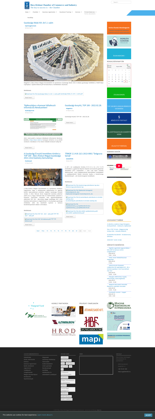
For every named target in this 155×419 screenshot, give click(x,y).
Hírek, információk (29, 359)
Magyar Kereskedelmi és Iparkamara (67, 381)
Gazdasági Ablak (66, 360)
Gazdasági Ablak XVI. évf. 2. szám (38, 22)
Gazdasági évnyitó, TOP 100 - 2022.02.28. (83, 105)
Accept (148, 415)
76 (58, 231)
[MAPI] (91, 340)
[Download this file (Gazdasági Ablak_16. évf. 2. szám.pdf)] (43, 94)
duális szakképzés (66, 399)
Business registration (49, 12)
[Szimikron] (64, 323)
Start (38, 231)
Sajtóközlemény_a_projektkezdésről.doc (78, 207)
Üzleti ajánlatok (47, 366)
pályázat (63, 385)
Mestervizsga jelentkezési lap (75, 187)
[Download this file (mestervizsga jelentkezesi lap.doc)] (83, 185)
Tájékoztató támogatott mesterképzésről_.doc (79, 194)
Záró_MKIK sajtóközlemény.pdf (75, 213)
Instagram (126, 5)
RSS (129, 5)
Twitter (122, 5)
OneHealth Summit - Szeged (117, 292)
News (27, 12)
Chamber (36, 12)
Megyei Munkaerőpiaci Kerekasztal (30, 375)
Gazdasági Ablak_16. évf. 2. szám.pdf (72, 94)
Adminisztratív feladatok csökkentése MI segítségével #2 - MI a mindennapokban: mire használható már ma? (118, 268)
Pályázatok (45, 357)
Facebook (119, 5)
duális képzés (70, 363)
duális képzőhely (66, 396)
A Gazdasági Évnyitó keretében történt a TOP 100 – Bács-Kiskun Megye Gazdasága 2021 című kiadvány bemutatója (42, 155)
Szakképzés (27, 370)
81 (76, 231)
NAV (70, 366)
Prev (43, 231)
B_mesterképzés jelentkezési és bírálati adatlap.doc (81, 201)
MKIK (62, 363)
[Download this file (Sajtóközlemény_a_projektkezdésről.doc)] (84, 205)
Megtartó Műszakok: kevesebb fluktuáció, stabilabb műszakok (117, 285)
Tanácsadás (45, 361)
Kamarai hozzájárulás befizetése (119, 30)
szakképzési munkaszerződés (66, 373)
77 (62, 231)
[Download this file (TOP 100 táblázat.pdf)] (38, 219)
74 (51, 231)
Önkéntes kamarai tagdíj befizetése (119, 32)
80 (73, 231)
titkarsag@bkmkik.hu (124, 371)
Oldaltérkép (27, 357)
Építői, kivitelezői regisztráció (29, 367)
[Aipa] (64, 312)
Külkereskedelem (47, 364)
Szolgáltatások (28, 372)
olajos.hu (99, 410)
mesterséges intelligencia (65, 389)
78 (65, 231)
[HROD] (64, 332)
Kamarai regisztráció (30, 364)
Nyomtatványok (28, 379)
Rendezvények (46, 368)
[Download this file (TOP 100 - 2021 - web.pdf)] (39, 214)
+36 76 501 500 (122, 369)
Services (78, 12)
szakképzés (64, 357)
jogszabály (64, 366)
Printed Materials (89, 13)
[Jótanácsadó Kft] (91, 310)
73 (47, 231)
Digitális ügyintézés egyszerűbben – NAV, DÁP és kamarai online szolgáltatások (119, 250)
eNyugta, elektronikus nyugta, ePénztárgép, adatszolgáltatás (117, 277)
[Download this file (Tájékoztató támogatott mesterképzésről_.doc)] (84, 191)
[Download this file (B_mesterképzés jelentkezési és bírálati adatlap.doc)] (84, 198)
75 (54, 231)
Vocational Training (65, 12)
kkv (62, 369)
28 (122, 81)
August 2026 (119, 66)
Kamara (26, 361)
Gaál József (64, 377)
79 (69, 231)
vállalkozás (64, 393)
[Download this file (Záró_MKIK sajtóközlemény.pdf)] (82, 211)
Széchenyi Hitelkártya (48, 359)
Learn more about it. (45, 415)
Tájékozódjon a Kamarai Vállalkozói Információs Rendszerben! (40, 106)
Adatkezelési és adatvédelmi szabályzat (49, 373)
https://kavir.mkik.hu (36, 140)
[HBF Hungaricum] (91, 324)
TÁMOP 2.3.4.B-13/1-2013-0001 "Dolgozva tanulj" (83, 154)
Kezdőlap (45, 370)
